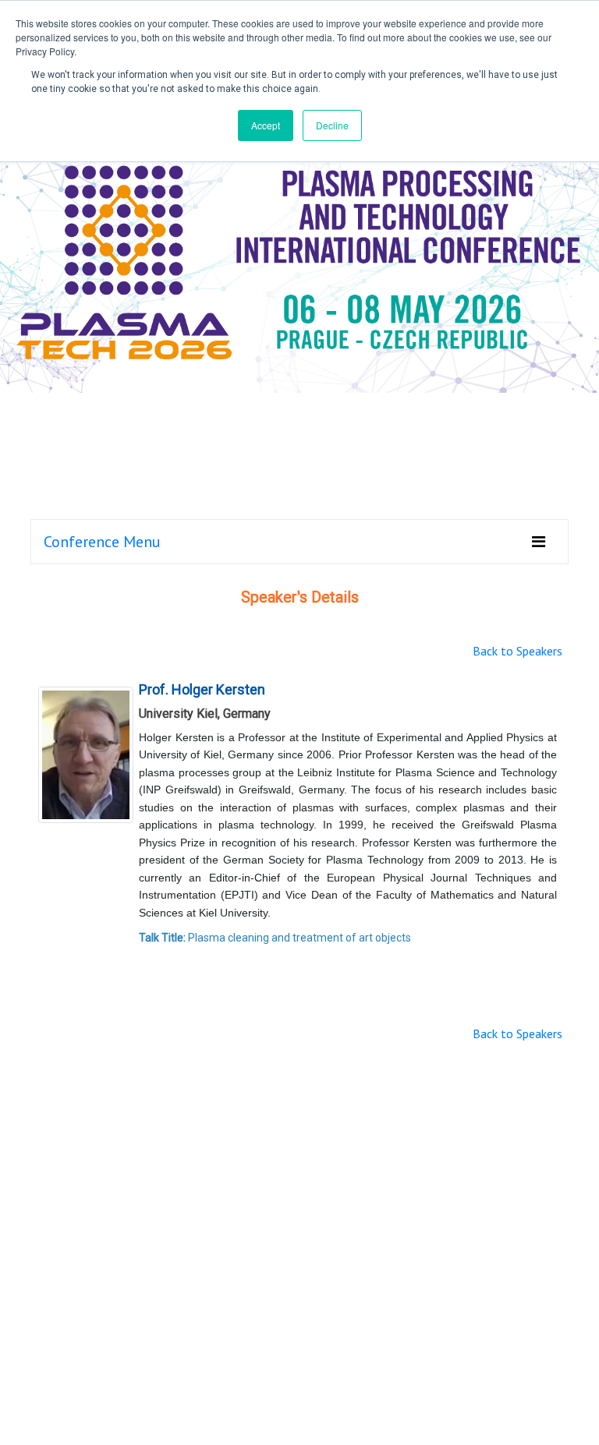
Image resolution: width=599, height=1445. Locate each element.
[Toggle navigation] (538, 541)
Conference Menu (102, 542)
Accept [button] (265, 125)
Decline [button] (332, 125)
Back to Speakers (517, 651)
